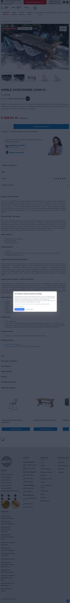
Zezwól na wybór (29, 309)
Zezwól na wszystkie (19, 309)
